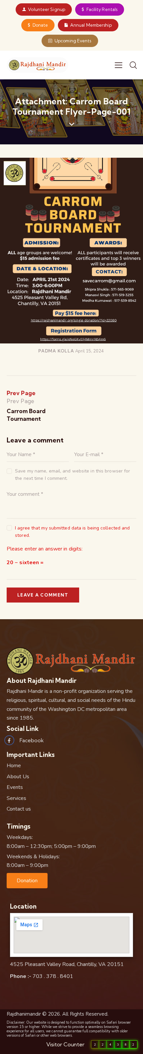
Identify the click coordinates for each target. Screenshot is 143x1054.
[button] (27, 880)
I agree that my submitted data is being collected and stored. (72, 532)
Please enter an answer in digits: (44, 549)
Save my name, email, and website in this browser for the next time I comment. (72, 474)
